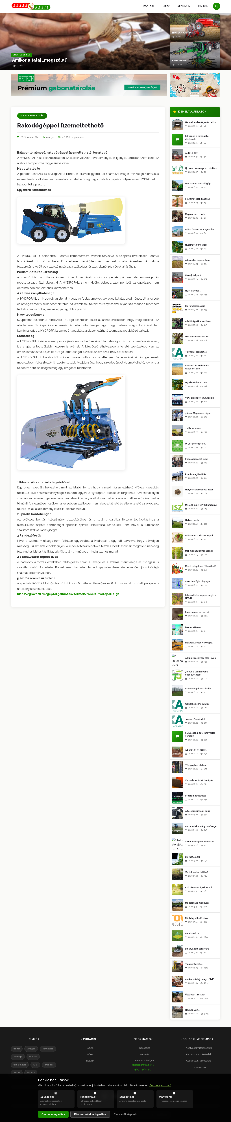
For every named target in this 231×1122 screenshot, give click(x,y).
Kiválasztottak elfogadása (90, 1114)
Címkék (34, 1039)
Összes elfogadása (53, 1114)
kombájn (18, 1056)
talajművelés (20, 1064)
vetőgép (31, 1048)
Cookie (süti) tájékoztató (198, 1060)
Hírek (166, 6)
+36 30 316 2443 (143, 1069)
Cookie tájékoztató (160, 1085)
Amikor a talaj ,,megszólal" (39, 60)
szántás (31, 1072)
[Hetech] (89, 85)
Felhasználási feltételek (199, 1054)
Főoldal (149, 6)
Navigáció (88, 1039)
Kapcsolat (144, 1048)
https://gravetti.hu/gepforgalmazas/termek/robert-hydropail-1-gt (68, 594)
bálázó (17, 1072)
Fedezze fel (179, 60)
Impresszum (199, 1067)
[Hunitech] (195, 85)
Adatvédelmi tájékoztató (199, 1048)
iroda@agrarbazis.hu (143, 1064)
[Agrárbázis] (31, 6)
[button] (195, 27)
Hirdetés (144, 1054)
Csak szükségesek (125, 1114)
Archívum (183, 6)
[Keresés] (216, 6)
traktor (17, 1048)
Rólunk (203, 6)
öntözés (33, 1056)
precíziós (49, 1064)
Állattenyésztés (32, 116)
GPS (35, 1064)
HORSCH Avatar (181, 32)
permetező (47, 1048)
